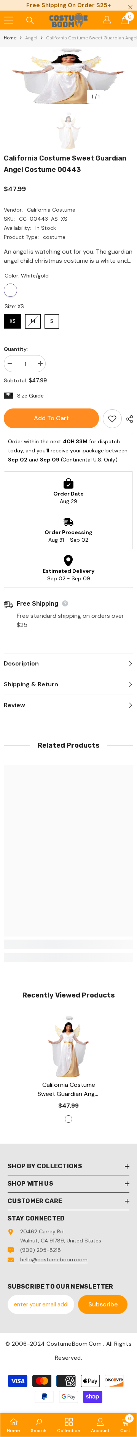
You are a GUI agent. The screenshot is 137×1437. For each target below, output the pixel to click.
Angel (31, 38)
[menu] (8, 20)
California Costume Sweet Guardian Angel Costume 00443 (68, 1090)
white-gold (68, 1119)
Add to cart (51, 418)
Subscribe (103, 1304)
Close (130, 7)
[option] (68, 75)
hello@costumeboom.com (54, 1259)
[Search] (30, 20)
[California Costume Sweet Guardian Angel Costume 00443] (68, 1046)
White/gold (10, 290)
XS (13, 319)
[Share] (127, 419)
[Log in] (107, 20)
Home (10, 38)
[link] (68, 944)
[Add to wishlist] (112, 418)
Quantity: (16, 349)
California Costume (51, 209)
